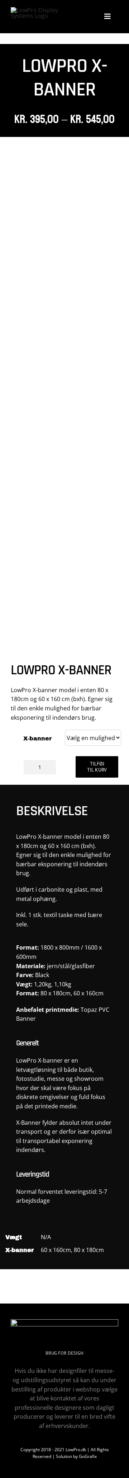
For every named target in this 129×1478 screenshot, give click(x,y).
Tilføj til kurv (97, 766)
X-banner (37, 738)
